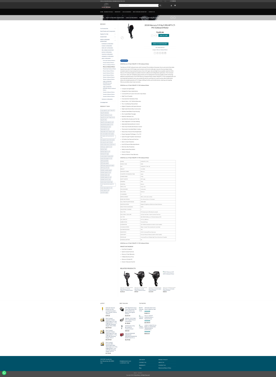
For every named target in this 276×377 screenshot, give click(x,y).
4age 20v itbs (103, 119)
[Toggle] (115, 28)
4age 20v (113, 110)
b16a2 (111, 142)
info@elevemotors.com (125, 361)
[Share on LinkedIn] (165, 53)
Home (101, 11)
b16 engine (111, 133)
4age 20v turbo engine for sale (107, 122)
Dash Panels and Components (107, 31)
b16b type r (112, 144)
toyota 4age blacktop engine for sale (107, 184)
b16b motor (106, 144)
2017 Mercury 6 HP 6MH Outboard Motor (168, 289)
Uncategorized (104, 102)
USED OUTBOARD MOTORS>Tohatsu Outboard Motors (109, 88)
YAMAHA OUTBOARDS (107, 99)
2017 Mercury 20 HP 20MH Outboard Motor (155, 289)
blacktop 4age (104, 149)
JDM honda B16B (104, 160)
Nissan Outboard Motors (108, 71)
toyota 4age (109, 181)
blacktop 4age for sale (105, 151)
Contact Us (152, 11)
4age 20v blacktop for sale (106, 115)
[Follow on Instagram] (172, 1)
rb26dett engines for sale (106, 177)
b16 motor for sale (104, 142)
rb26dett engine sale (105, 174)
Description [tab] (124, 60)
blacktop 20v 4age (104, 153)
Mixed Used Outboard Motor (109, 68)
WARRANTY (142, 365)
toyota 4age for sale (105, 190)
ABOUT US (161, 362)
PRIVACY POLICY (163, 359)
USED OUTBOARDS (131, 17)
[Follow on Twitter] (173, 1)
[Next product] (171, 18)
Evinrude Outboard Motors (109, 60)
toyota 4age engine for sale (106, 187)
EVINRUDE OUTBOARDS (107, 43)
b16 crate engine (104, 133)
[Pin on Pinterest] (163, 53)
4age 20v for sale (104, 117)
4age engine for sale (105, 129)
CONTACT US (142, 362)
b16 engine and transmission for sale (107, 136)
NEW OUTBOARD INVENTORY (140, 11)
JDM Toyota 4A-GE (105, 167)
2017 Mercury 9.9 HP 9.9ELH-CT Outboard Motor (126, 289)
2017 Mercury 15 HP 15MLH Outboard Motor (140, 289)
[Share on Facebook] (155, 53)
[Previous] (120, 283)
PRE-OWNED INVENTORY (108, 50)
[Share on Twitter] (157, 53)
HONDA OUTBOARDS (107, 45)
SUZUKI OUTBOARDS (107, 52)
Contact (167, 1)
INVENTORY (117, 11)
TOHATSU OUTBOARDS (107, 54)
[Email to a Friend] (160, 53)
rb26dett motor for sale (105, 179)
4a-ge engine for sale (105, 110)
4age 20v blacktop (104, 112)
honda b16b (110, 156)
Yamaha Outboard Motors (109, 92)
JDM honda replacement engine (107, 165)
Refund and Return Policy (164, 368)
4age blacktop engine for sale (107, 124)
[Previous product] (174, 18)
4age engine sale (104, 131)
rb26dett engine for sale (106, 172)
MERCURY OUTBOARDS (107, 48)
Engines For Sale (108, 11)
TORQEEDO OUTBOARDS (107, 56)
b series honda (104, 156)
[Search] (160, 5)
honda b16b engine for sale (106, 158)
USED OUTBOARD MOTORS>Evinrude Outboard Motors (107, 83)
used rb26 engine (104, 192)
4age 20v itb (111, 117)
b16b (102, 144)
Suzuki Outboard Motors (108, 73)
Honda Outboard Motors (108, 62)
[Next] (176, 283)
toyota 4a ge (103, 181)
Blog (140, 368)
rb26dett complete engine (106, 170)
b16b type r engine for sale (106, 146)
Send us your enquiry (160, 43)
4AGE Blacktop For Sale (106, 126)
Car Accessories (126, 11)
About (163, 1)
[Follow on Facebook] (170, 1)
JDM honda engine (104, 163)
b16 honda (112, 139)
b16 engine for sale (105, 139)
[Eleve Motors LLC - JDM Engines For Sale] (106, 5)
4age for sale (111, 131)
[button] (171, 5)
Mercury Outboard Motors (149, 17)
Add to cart (164, 35)
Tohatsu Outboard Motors (109, 77)
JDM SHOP (142, 359)
